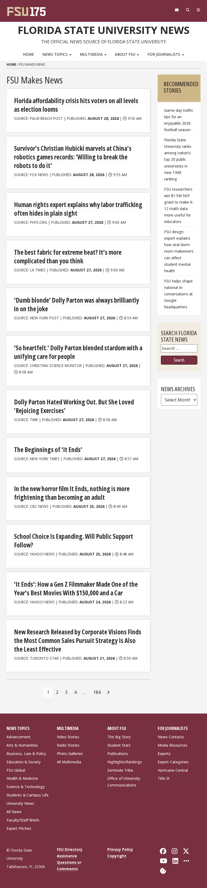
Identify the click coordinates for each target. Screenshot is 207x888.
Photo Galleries (70, 753)
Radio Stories (68, 745)
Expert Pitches (18, 828)
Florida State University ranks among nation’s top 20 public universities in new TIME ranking (177, 159)
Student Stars (119, 745)
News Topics (55, 54)
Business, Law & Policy (26, 753)
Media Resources (172, 745)
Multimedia (92, 54)
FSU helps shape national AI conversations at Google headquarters (178, 294)
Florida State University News (103, 30)
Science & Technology (25, 786)
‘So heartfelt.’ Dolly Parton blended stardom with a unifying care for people (78, 352)
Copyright (116, 855)
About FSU (125, 54)
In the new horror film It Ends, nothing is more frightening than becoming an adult (72, 493)
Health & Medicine (22, 778)
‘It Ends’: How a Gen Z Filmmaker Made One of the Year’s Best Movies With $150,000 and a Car (76, 588)
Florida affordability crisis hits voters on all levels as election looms (76, 105)
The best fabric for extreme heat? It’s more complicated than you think (68, 256)
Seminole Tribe (120, 770)
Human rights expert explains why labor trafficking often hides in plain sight (78, 209)
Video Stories (68, 736)
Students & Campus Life (27, 795)
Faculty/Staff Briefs (22, 820)
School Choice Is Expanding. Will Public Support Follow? (73, 540)
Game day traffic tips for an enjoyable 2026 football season (178, 120)
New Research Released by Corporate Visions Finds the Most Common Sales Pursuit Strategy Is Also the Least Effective (77, 640)
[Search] (187, 10)
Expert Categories (173, 761)
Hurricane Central (173, 770)
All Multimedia (69, 761)
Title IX (164, 778)
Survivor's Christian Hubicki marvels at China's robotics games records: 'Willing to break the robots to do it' (73, 157)
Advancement (18, 736)
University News (20, 803)
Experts (164, 753)
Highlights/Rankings (124, 761)
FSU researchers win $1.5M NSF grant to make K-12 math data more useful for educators (179, 205)
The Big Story (119, 736)
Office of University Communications (123, 781)
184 (97, 692)
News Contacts (171, 736)
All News (14, 811)
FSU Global (15, 770)
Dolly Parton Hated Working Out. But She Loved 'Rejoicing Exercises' (74, 406)
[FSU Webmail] (176, 10)
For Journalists (164, 54)
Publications (117, 753)
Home (28, 54)
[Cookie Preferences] (163, 870)
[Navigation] (198, 10)
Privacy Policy (120, 849)
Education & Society (23, 761)
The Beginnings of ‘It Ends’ (48, 449)
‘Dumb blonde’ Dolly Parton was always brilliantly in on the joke (76, 304)
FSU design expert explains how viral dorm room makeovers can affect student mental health (179, 251)
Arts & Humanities (22, 745)
